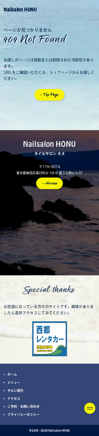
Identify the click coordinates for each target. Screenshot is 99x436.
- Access (49, 183)
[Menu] (89, 408)
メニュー (13, 382)
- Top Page (49, 95)
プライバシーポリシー (23, 414)
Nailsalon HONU (20, 9)
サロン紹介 (15, 390)
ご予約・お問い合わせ (23, 406)
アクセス (13, 398)
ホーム (12, 374)
